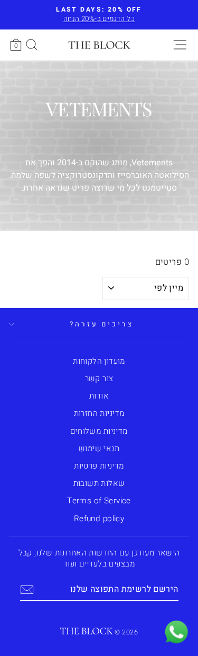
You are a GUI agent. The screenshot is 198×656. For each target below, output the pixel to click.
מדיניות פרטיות (99, 466)
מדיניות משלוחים (98, 431)
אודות (99, 396)
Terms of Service (99, 500)
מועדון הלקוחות (99, 361)
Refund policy (99, 518)
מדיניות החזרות (99, 413)
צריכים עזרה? (102, 324)
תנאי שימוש (99, 448)
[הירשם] (27, 589)
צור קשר (99, 378)
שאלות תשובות (99, 483)
